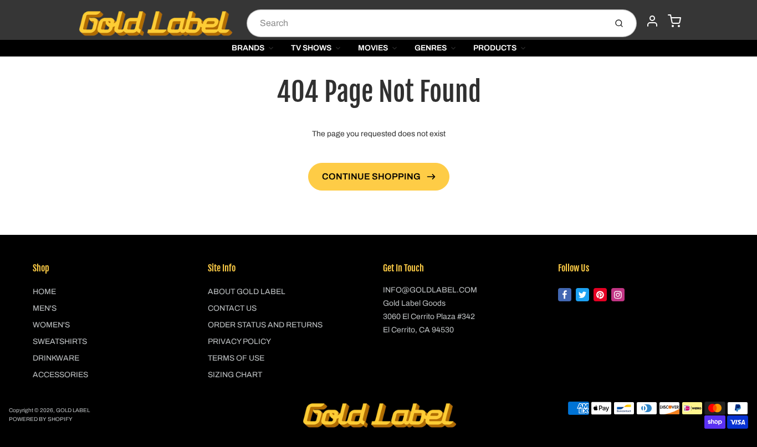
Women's (51, 325)
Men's (45, 308)
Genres (431, 48)
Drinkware (56, 358)
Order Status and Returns (265, 325)
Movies (373, 48)
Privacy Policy (239, 341)
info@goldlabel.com (430, 290)
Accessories (60, 375)
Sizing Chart (235, 375)
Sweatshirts (60, 341)
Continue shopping (372, 176)
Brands (248, 48)
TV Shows (311, 48)
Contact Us (232, 308)
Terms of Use (236, 358)
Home (44, 291)
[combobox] (425, 23)
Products (494, 48)
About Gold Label (246, 291)
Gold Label (73, 410)
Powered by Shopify (41, 419)
